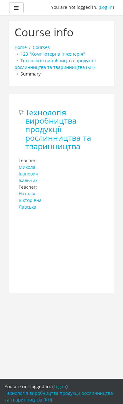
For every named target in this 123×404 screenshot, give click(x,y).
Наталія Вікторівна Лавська (30, 200)
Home (21, 47)
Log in (106, 7)
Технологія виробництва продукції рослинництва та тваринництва (58, 129)
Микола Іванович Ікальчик (28, 173)
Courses (41, 47)
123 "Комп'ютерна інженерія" (52, 54)
